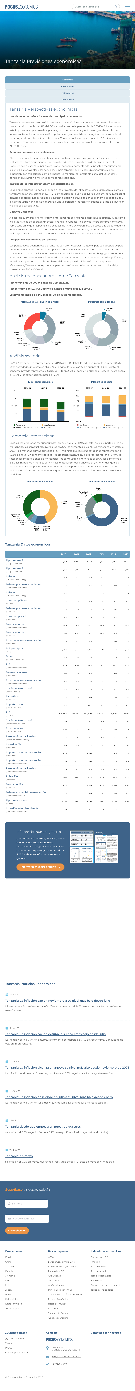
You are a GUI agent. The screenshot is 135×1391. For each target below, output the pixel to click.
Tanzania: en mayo (19, 1156)
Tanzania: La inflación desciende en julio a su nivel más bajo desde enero (59, 1097)
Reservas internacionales (21, 738)
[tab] (67, 79)
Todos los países (13, 1308)
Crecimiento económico (20, 690)
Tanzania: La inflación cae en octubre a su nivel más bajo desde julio (55, 1034)
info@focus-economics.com (66, 1356)
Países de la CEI (56, 1271)
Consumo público (16, 602)
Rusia (8, 1294)
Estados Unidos (13, 1304)
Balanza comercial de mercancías (26, 794)
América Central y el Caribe (62, 1266)
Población (12, 778)
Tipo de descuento (17, 802)
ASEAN (52, 1257)
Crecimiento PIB (99, 1257)
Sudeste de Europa (58, 1313)
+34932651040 (59, 1364)
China (8, 1262)
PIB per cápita (14, 650)
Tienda (8, 1343)
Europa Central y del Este (61, 1262)
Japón (8, 1290)
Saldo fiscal (12, 698)
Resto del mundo (57, 1304)
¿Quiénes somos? (14, 1338)
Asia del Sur (54, 1308)
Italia (7, 1285)
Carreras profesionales (16, 1352)
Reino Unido (11, 1299)
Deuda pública (14, 786)
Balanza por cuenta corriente (23, 586)
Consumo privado (16, 618)
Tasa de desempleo (101, 1276)
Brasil (8, 1257)
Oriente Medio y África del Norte (65, 1294)
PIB (16, 666)
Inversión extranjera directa (22, 810)
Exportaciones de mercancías (23, 642)
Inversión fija (13, 746)
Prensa (9, 1348)
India (8, 1280)
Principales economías (60, 1290)
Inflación (16, 578)
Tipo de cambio (15, 562)
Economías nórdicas (58, 1299)
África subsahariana (58, 1318)
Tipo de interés (99, 1266)
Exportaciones (14, 730)
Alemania (10, 1276)
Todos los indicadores (102, 1290)
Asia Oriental (54, 1276)
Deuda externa (16, 626)
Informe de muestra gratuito (38, 866)
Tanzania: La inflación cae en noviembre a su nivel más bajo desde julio (57, 1000)
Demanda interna (16, 674)
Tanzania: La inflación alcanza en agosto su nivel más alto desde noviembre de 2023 (67, 1067)
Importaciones (14, 706)
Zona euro (10, 1266)
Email (8, 1212)
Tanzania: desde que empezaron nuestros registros (43, 1126)
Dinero (15, 658)
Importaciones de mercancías (23, 754)
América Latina (56, 1285)
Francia (9, 1271)
